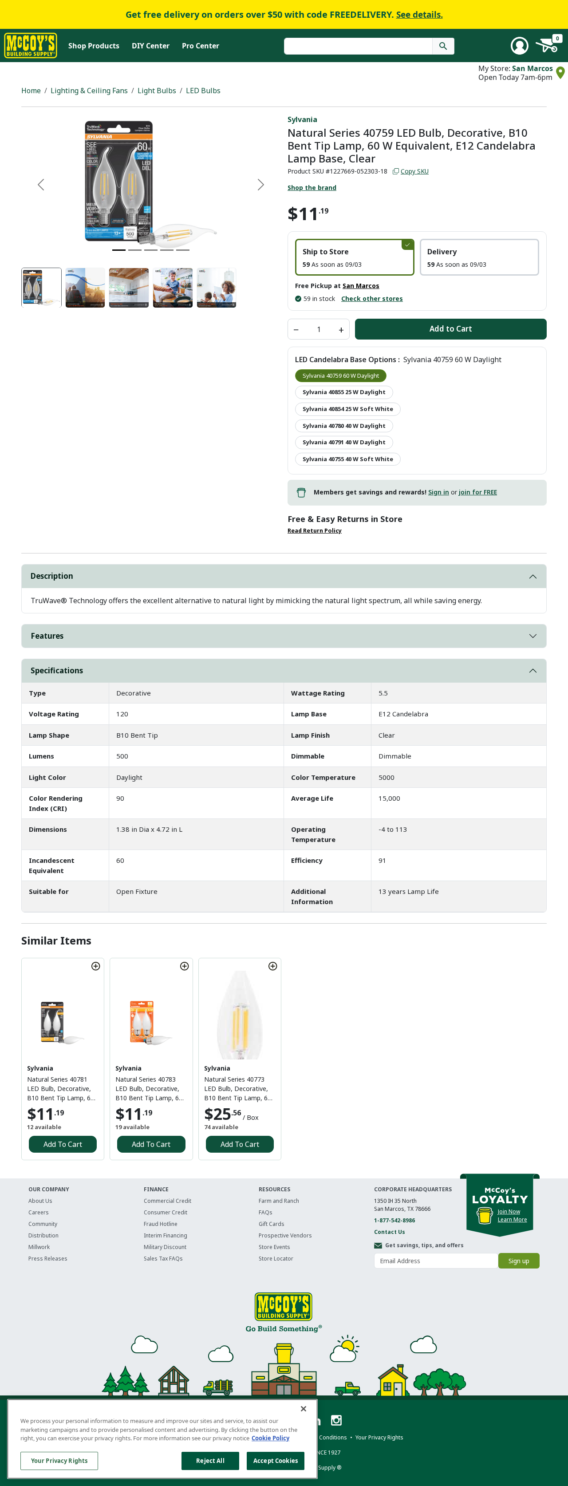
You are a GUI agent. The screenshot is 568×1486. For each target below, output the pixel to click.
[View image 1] (41, 288)
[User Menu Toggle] (520, 46)
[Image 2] (135, 250)
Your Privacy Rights (59, 1460)
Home (31, 90)
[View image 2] (85, 288)
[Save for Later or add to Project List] (95, 966)
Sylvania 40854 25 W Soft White (348, 409)
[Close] (303, 1409)
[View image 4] (173, 288)
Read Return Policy (315, 530)
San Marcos (532, 68)
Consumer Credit (165, 1212)
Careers (38, 1212)
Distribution (43, 1235)
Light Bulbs (157, 90)
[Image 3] (151, 250)
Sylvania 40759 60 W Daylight (341, 375)
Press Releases (47, 1258)
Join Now (509, 1211)
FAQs (265, 1212)
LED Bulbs (203, 90)
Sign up (519, 1261)
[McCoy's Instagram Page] (336, 1419)
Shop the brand (312, 187)
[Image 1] (119, 250)
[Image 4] (167, 250)
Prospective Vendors (285, 1235)
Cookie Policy (270, 1438)
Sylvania (302, 119)
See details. (419, 14)
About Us (40, 1201)
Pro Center (200, 46)
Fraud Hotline (161, 1224)
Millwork (39, 1247)
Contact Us (389, 1232)
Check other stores (372, 298)
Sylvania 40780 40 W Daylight (344, 426)
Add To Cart (62, 1144)
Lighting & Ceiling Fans (89, 90)
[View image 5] (217, 288)
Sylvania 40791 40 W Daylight (344, 442)
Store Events (274, 1247)
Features (47, 636)
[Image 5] (182, 250)
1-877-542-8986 (394, 1220)
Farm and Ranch (279, 1201)
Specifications (57, 670)
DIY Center (151, 46)
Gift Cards (271, 1224)
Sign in (438, 492)
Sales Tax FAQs (163, 1258)
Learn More (512, 1219)
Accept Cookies (275, 1460)
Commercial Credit (167, 1201)
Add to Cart (451, 329)
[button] (354, 257)
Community (42, 1224)
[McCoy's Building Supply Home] (31, 45)
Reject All (210, 1460)
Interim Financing (165, 1235)
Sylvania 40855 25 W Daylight (344, 392)
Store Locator (276, 1258)
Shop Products (93, 46)
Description (52, 576)
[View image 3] (129, 288)
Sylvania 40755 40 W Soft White (348, 459)
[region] (162, 1439)
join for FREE (478, 492)
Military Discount (165, 1247)
